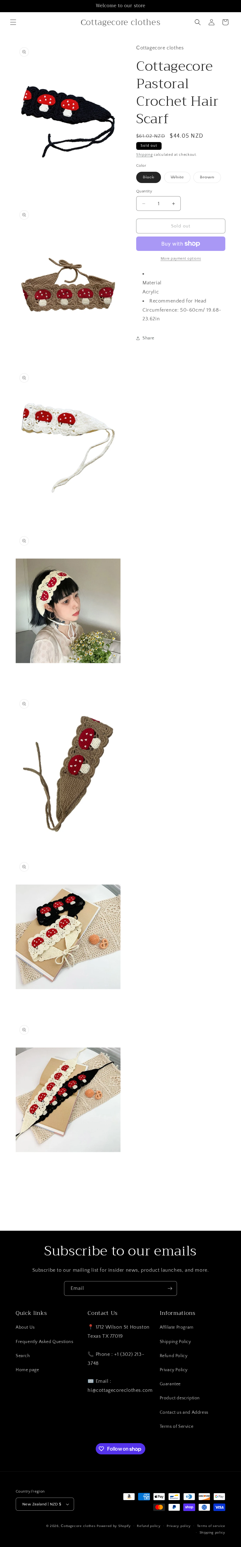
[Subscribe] (170, 1288)
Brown (210, 179)
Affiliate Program (177, 1327)
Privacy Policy (174, 1369)
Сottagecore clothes (78, 1526)
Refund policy (148, 1526)
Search (23, 1355)
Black (152, 179)
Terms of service (211, 1526)
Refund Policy (174, 1355)
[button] (13, 22)
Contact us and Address (184, 1412)
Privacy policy (179, 1526)
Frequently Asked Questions (44, 1341)
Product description (180, 1398)
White (180, 179)
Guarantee (170, 1384)
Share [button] (148, 338)
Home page (27, 1369)
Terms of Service (177, 1426)
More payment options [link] (181, 259)
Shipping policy (213, 1532)
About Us (25, 1327)
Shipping (144, 155)
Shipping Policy (175, 1341)
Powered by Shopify (114, 1526)
